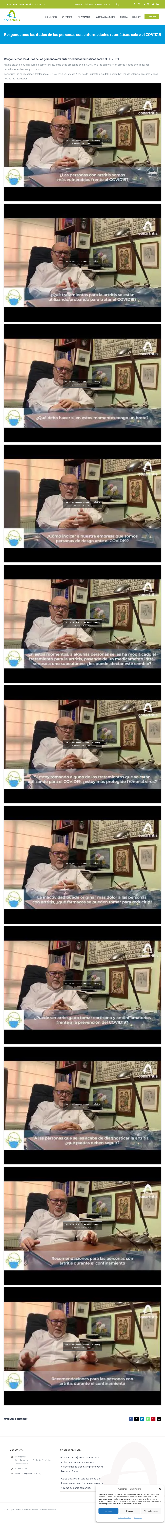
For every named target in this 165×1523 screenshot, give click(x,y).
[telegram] (153, 4)
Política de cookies (124, 1518)
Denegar (129, 1511)
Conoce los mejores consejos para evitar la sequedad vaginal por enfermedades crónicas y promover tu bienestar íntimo (82, 1464)
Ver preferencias (151, 1511)
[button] (160, 1488)
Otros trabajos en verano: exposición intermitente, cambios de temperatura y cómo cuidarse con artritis (82, 1483)
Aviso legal (138, 1518)
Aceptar (108, 1511)
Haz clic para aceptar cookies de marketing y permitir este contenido (82, 142)
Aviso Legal (10, 1509)
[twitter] (139, 4)
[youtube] (144, 4)
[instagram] (148, 4)
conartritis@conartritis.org (28, 1473)
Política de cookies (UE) (48, 1509)
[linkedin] (157, 4)
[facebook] (134, 4)
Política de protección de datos (27, 1509)
